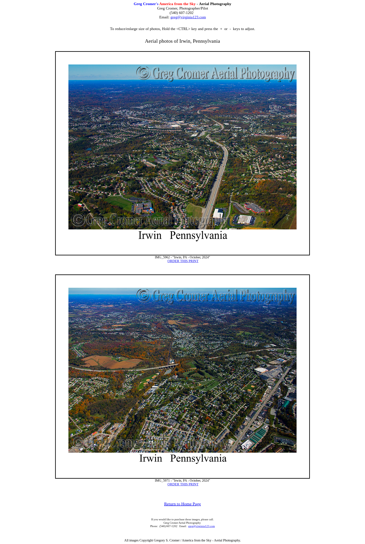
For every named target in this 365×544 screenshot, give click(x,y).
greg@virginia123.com (188, 17)
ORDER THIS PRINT (183, 261)
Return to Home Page (182, 504)
